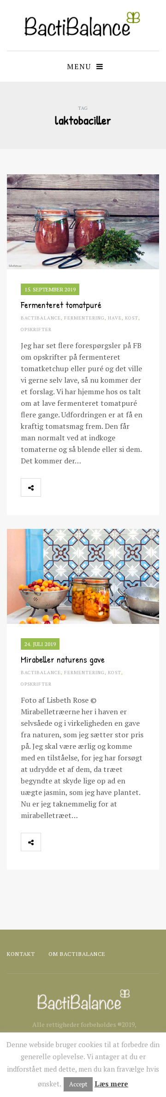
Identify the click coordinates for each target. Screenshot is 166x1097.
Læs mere (111, 1083)
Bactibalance (41, 318)
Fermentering (84, 318)
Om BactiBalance (77, 953)
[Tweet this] (71, 487)
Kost (131, 318)
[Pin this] (91, 487)
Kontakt (21, 953)
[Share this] (51, 487)
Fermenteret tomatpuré (61, 304)
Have (115, 318)
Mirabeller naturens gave (63, 659)
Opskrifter (36, 329)
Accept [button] (78, 1084)
